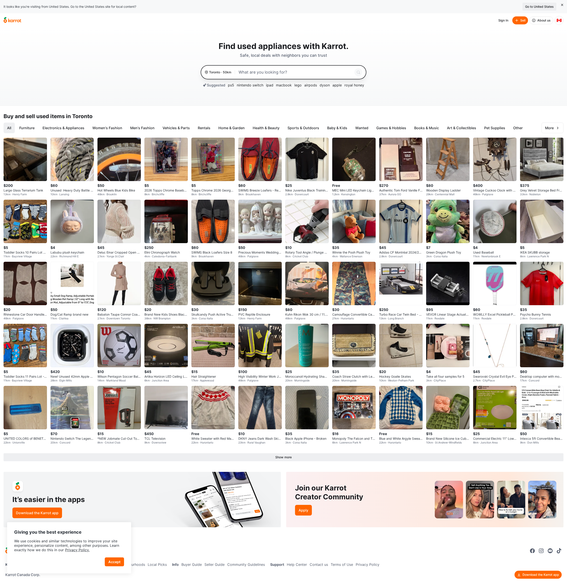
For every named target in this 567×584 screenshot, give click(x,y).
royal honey (354, 85)
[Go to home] (12, 20)
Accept (114, 562)
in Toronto (79, 116)
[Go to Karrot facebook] (532, 550)
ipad (269, 85)
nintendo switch (250, 85)
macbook (284, 85)
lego (298, 85)
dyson (325, 85)
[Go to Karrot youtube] (550, 550)
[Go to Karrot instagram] (541, 550)
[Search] (358, 72)
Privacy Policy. (77, 550)
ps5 (231, 85)
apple (337, 85)
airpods (310, 85)
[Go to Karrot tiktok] (559, 550)
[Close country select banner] (562, 5)
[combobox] (296, 72)
